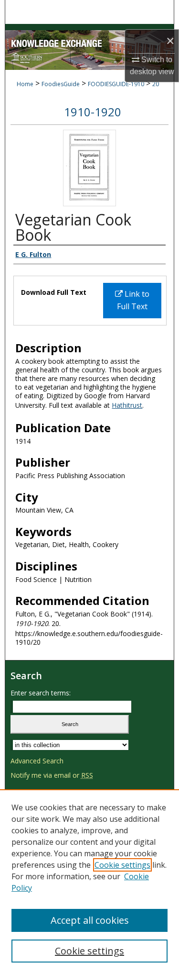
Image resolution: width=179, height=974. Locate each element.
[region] (89, 881)
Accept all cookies (90, 920)
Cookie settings (122, 865)
